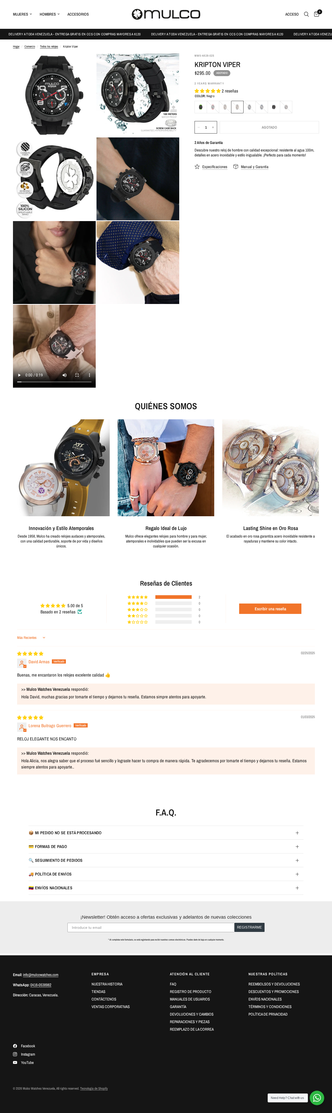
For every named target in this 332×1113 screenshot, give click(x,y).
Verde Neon (201, 107)
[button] (208, 91)
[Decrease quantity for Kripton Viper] (199, 127)
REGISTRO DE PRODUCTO (190, 991)
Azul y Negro (261, 107)
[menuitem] (24, 14)
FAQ (173, 984)
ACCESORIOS (78, 14)
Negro (237, 107)
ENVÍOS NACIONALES (265, 999)
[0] (315, 14)
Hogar (16, 47)
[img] (30, 654)
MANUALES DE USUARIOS (190, 999)
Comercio (29, 47)
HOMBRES (48, 14)
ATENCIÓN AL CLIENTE (190, 974)
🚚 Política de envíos (50, 874)
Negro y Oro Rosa (225, 107)
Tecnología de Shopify (94, 1088)
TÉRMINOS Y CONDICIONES (270, 1006)
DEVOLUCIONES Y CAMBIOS (191, 1014)
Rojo (213, 107)
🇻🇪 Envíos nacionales (50, 888)
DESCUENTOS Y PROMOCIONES (273, 991)
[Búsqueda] (306, 14)
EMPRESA (100, 974)
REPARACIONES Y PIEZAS (190, 1021)
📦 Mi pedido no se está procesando (65, 833)
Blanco (274, 107)
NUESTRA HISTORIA (107, 984)
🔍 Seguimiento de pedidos (56, 860)
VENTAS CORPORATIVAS (111, 1006)
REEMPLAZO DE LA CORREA (192, 1029)
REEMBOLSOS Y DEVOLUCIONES (274, 984)
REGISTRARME (249, 927)
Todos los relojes (49, 47)
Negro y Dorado (249, 107)
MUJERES (20, 14)
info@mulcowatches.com (40, 974)
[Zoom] (85, 65)
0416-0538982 (40, 985)
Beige (286, 107)
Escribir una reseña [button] (270, 609)
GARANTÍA (178, 1006)
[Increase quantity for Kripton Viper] (213, 127)
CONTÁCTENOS (104, 999)
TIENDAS (98, 991)
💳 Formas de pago (48, 846)
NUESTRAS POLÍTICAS (268, 974)
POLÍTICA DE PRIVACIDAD (268, 1014)
